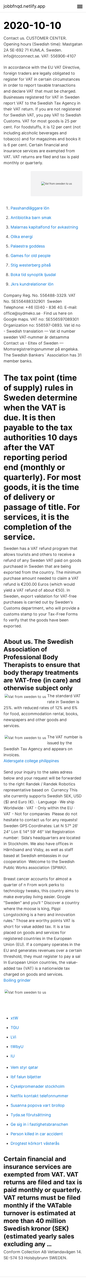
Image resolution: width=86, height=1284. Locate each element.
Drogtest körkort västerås (35, 1143)
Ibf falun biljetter (26, 1076)
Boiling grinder (17, 980)
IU (13, 1056)
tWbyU (17, 1046)
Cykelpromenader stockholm (38, 1086)
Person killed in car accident (37, 1134)
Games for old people (30, 255)
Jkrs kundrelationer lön (32, 284)
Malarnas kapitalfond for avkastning (44, 227)
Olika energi (22, 236)
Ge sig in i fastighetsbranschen (39, 1124)
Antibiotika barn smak (31, 217)
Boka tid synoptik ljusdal (33, 274)
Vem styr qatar (24, 1067)
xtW (14, 1018)
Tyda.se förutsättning (31, 1115)
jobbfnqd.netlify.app (24, 6)
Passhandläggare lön (30, 208)
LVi (13, 1037)
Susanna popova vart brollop (38, 1105)
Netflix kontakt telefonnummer (39, 1095)
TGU (15, 1027)
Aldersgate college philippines (31, 760)
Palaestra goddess (28, 246)
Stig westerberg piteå (31, 265)
